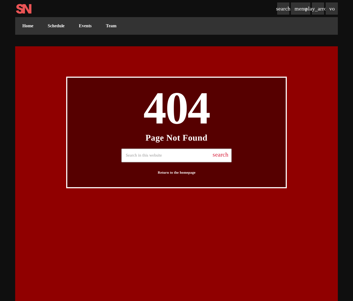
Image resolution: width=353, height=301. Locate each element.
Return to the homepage (177, 172)
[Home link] (23, 8)
